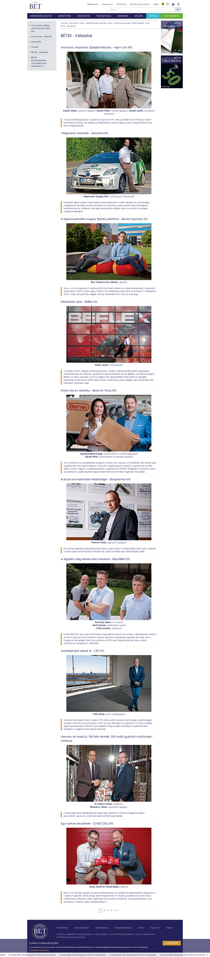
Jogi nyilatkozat (81, 927)
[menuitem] (41, 16)
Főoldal (64, 23)
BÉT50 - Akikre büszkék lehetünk (93, 23)
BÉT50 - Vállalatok (39, 52)
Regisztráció (107, 4)
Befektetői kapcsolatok (139, 4)
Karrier (141, 927)
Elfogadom (172, 943)
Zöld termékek (172, 16)
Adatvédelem (102, 927)
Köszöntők (36, 42)
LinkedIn (178, 4)
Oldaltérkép (62, 927)
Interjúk (35, 47)
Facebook (167, 4)
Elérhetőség (121, 4)
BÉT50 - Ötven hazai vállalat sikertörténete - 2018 (128, 23)
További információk (39, 950)
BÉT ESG (153, 16)
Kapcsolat (155, 927)
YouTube (173, 4)
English (156, 4)
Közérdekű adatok (123, 927)
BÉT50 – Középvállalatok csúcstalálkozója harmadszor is (38, 62)
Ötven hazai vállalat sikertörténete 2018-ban (40, 28)
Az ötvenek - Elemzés (41, 36)
